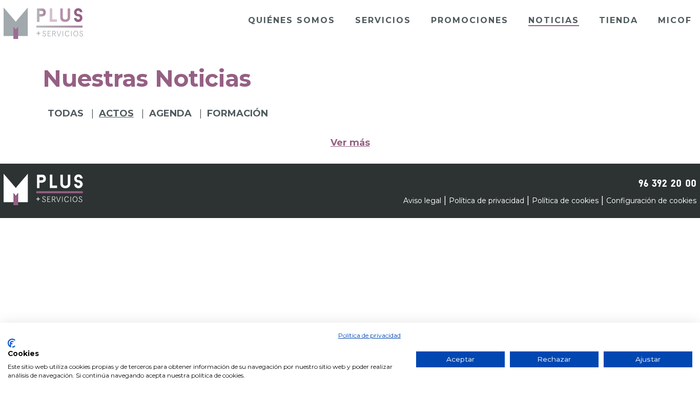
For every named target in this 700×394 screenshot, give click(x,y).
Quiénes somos (291, 20)
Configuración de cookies (651, 200)
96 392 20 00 (667, 181)
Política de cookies (565, 200)
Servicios (383, 20)
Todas (66, 113)
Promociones (469, 20)
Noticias (553, 20)
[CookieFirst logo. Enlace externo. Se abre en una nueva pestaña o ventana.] (11, 343)
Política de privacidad (486, 200)
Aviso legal (422, 200)
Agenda (170, 113)
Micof (675, 20)
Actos (116, 113)
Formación (237, 113)
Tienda (618, 20)
